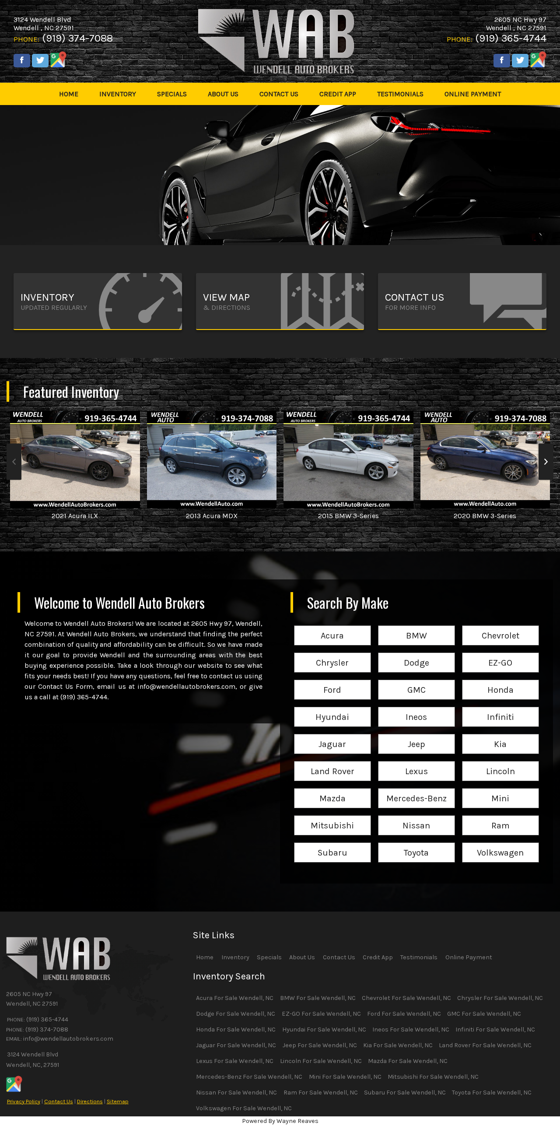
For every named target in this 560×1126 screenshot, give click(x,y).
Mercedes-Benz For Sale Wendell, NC (249, 1076)
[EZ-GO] (500, 653)
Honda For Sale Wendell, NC (236, 1029)
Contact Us (58, 1101)
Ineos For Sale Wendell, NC (410, 1029)
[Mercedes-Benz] (416, 789)
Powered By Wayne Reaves (280, 1121)
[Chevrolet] (500, 626)
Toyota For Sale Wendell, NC (492, 1092)
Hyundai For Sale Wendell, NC (324, 1029)
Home (205, 957)
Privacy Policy (23, 1101)
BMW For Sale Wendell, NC (318, 998)
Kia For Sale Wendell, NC (398, 1045)
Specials (269, 957)
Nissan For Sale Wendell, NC (236, 1092)
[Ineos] (416, 707)
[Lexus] (416, 762)
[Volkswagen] (500, 843)
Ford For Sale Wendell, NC (404, 1013)
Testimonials (419, 957)
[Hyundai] (332, 707)
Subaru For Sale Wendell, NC (405, 1092)
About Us (302, 957)
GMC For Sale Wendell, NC (484, 1013)
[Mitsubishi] (332, 816)
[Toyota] (416, 843)
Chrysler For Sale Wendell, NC (500, 998)
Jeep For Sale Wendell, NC (320, 1045)
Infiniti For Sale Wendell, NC (495, 1029)
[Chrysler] (332, 653)
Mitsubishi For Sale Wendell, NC (433, 1076)
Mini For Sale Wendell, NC (345, 1076)
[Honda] (500, 680)
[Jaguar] (332, 734)
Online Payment (468, 957)
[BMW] (416, 626)
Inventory (235, 957)
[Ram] (500, 816)
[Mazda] (332, 789)
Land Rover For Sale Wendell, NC (485, 1045)
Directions (90, 1101)
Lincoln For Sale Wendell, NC (321, 1061)
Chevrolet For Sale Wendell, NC (406, 998)
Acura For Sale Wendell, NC (234, 998)
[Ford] (332, 680)
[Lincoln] (500, 762)
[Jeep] (416, 734)
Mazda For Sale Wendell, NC (408, 1061)
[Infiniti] (500, 707)
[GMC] (416, 680)
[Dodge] (416, 653)
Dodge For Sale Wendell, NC (235, 1013)
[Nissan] (416, 816)
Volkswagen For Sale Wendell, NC (244, 1108)
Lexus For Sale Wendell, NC (234, 1061)
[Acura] (332, 626)
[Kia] (500, 734)
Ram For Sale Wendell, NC (321, 1092)
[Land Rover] (332, 762)
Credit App (378, 957)
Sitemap (118, 1101)
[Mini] (500, 789)
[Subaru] (332, 843)
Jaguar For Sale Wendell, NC (236, 1045)
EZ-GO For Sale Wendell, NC (321, 1013)
